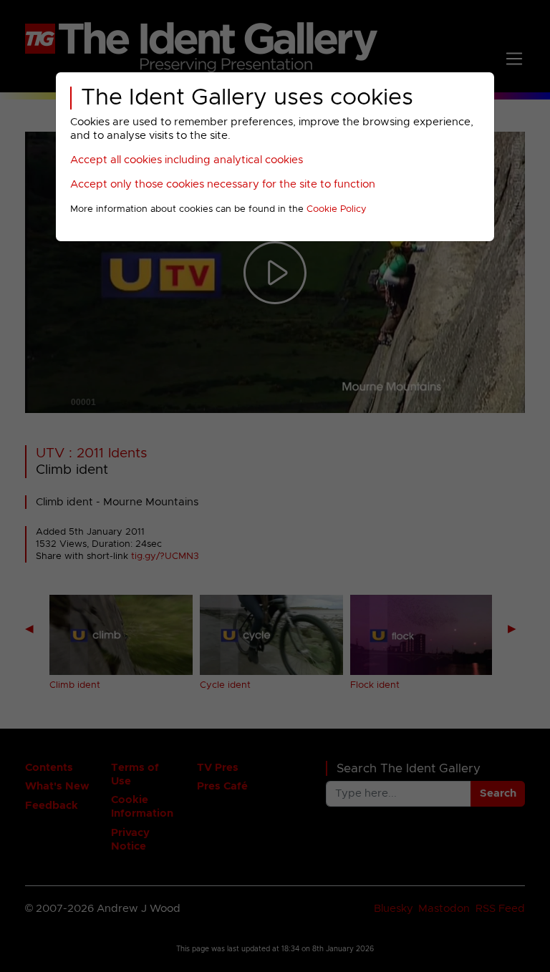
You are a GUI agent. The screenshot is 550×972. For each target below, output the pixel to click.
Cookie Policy (337, 209)
